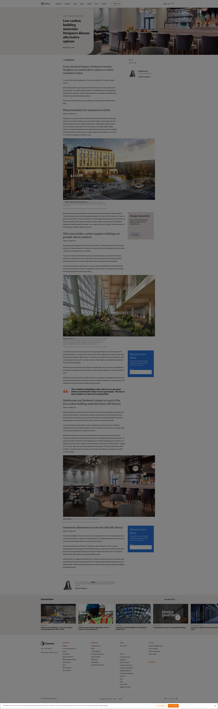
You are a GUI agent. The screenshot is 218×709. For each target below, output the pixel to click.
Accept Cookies (173, 705)
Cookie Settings (161, 705)
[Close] (215, 706)
